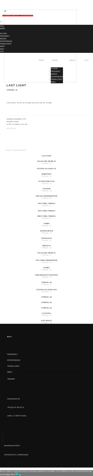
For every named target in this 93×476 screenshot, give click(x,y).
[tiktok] (5, 438)
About (2, 49)
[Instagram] (5, 435)
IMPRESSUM (23, 455)
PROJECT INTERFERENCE (15, 150)
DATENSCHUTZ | (11, 455)
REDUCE (3, 39)
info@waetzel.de (13, 399)
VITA (2, 51)
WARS (2, 46)
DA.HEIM (3, 33)
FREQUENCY (5, 36)
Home (2, 26)
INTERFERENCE (6, 41)
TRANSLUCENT (6, 44)
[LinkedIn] (5, 432)
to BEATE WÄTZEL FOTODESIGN (17, 15)
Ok (17, 474)
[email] (5, 440)
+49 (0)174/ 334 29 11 (15, 407)
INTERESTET (11, 128)
